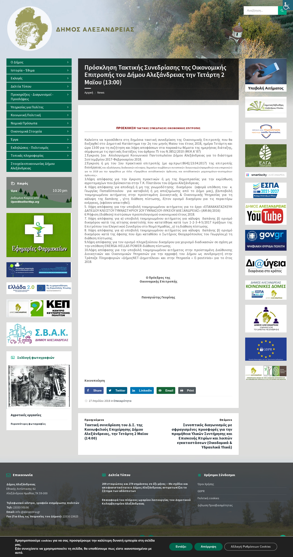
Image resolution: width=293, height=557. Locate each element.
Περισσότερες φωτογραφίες (28, 423)
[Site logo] (70, 50)
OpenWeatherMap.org (25, 202)
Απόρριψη (208, 547)
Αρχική (89, 92)
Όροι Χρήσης (206, 484)
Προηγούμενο (94, 420)
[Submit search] (282, 10)
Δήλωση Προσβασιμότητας (215, 505)
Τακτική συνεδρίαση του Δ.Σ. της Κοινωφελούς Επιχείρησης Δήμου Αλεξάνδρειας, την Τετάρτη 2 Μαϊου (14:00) (116, 431)
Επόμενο (226, 420)
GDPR (201, 491)
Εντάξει (181, 547)
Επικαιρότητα (122, 401)
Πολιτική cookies (208, 498)
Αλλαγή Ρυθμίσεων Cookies (251, 547)
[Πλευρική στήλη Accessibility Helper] (288, 5)
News (100, 92)
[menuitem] (39, 62)
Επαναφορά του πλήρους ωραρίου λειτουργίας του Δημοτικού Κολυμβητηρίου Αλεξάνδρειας (146, 501)
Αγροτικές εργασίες (26, 415)
